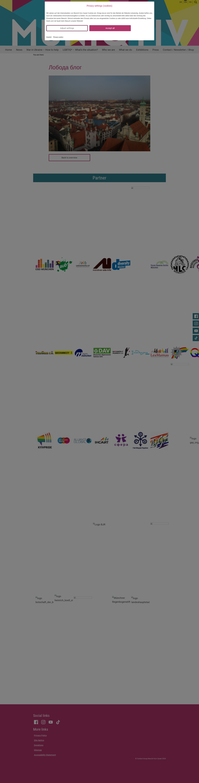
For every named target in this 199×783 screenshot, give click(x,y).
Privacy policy (58, 37)
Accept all (110, 28)
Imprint (49, 37)
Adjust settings (67, 28)
